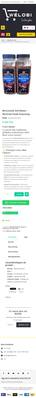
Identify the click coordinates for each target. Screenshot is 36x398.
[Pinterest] (23, 373)
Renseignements (14, 257)
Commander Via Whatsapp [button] (17, 203)
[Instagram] (28, 373)
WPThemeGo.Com (25, 389)
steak (18, 231)
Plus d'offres (13, 247)
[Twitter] (8, 373)
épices (14, 231)
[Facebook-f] (3, 373)
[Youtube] (13, 373)
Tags (26, 237)
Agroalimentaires (11, 40)
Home (3, 40)
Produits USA (14, 228)
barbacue (9, 231)
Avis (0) (11, 242)
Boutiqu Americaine (14, 118)
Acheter (19, 194)
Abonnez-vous (23, 325)
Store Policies (13, 252)
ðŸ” (30, 99)
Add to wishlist (7, 208)
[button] (3, 34)
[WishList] (27, 194)
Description (12, 237)
